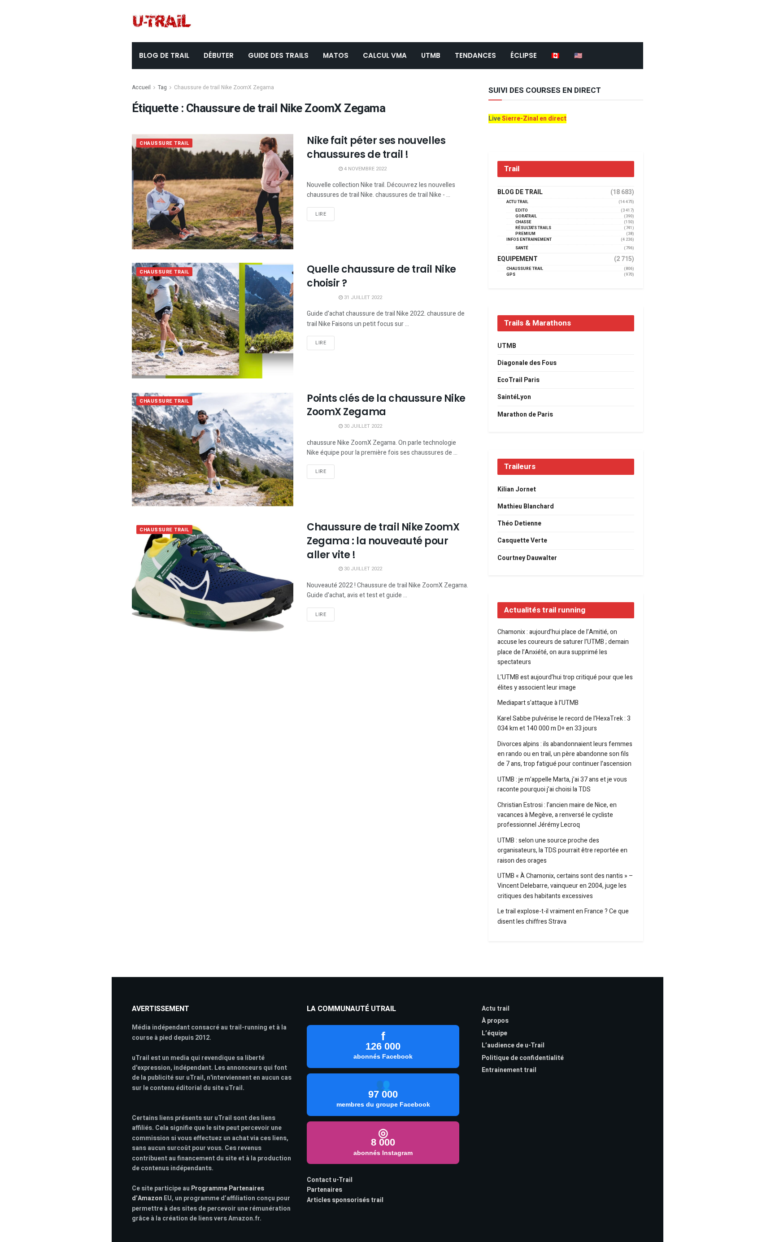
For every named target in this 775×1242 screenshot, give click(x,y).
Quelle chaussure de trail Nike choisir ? (381, 276)
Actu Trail (517, 202)
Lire (320, 214)
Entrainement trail (509, 1070)
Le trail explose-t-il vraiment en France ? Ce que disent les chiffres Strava (563, 916)
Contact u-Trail (330, 1180)
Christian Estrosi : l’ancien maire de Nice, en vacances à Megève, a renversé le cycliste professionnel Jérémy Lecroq (557, 815)
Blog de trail (520, 192)
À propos (495, 1020)
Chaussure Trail (164, 143)
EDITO (521, 210)
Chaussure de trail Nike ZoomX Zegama (224, 87)
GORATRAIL (526, 216)
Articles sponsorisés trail (345, 1200)
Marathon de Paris (525, 414)
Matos (335, 55)
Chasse (523, 222)
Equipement (517, 259)
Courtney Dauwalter (527, 558)
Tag (162, 87)
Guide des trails (278, 55)
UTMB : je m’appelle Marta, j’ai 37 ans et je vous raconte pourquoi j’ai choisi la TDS (562, 784)
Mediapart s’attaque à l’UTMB (538, 703)
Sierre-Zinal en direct (534, 118)
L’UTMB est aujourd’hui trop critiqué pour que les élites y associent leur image (565, 682)
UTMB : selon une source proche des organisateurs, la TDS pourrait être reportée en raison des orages (562, 850)
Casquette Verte (522, 540)
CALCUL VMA (385, 55)
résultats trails (533, 228)
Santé (521, 248)
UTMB (430, 55)
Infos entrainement (529, 240)
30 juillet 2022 (362, 426)
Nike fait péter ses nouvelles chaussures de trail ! (376, 147)
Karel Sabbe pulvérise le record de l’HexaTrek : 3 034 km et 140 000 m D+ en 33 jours (564, 723)
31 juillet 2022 (362, 297)
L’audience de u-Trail (513, 1045)
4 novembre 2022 (365, 169)
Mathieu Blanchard (525, 506)
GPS (510, 275)
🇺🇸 (578, 55)
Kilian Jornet (516, 489)
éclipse (523, 55)
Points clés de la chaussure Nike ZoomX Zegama (386, 405)
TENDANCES (475, 55)
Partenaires (324, 1189)
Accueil (141, 87)
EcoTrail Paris (518, 380)
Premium (525, 234)
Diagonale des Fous (527, 363)
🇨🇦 (555, 55)
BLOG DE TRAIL (164, 55)
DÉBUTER (219, 55)
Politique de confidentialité (523, 1058)
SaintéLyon (514, 397)
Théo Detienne (519, 523)
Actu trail (495, 1008)
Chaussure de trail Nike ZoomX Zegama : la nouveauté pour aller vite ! (383, 541)
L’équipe (494, 1033)
